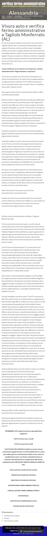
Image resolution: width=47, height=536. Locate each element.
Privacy (6, 518)
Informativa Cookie (11, 521)
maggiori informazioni (16, 530)
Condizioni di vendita (11, 516)
